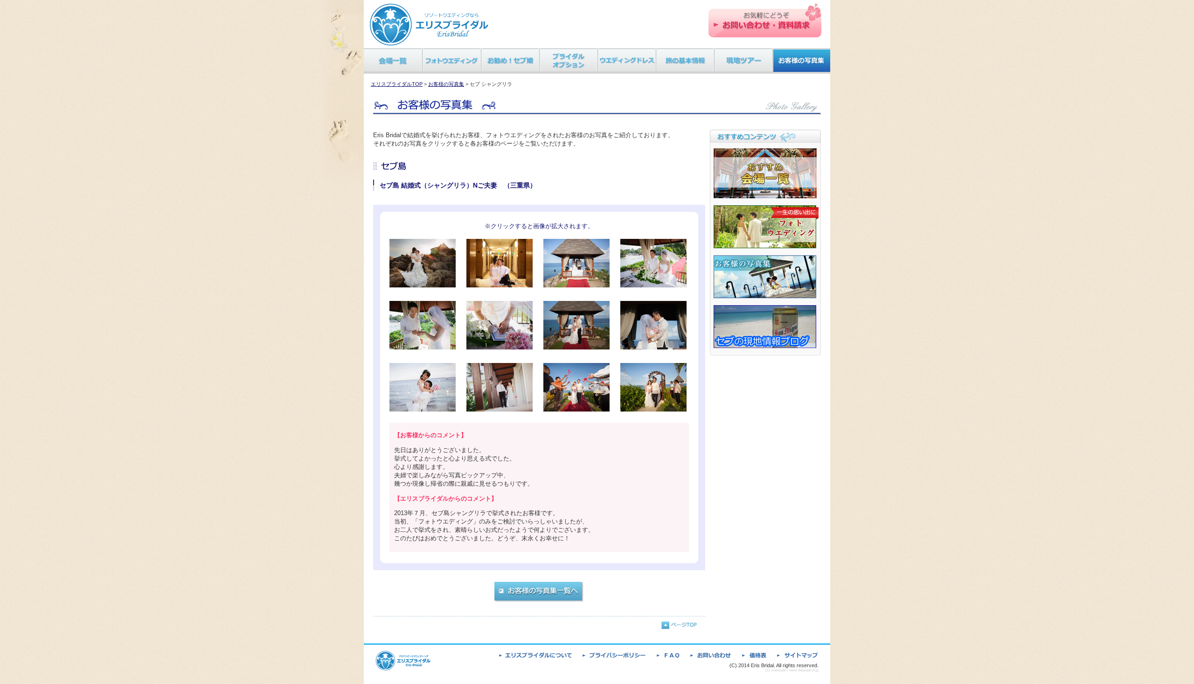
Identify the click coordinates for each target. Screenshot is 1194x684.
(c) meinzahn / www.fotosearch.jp (792, 670)
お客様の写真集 (446, 84)
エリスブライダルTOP (397, 84)
